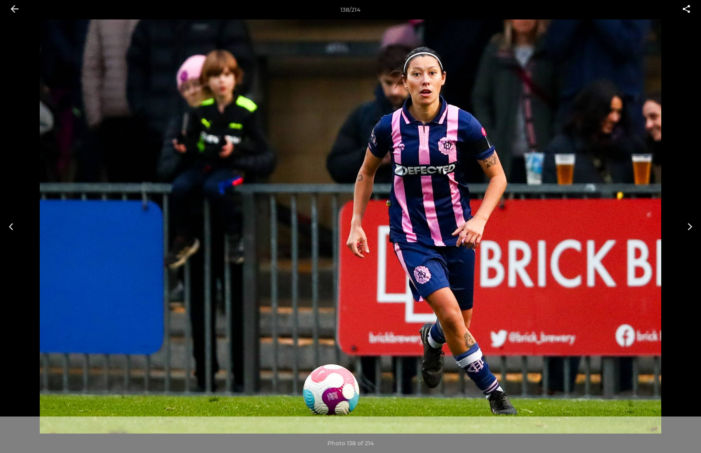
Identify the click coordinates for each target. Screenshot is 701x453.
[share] (686, 9)
